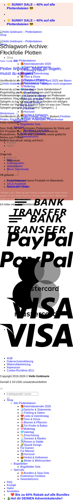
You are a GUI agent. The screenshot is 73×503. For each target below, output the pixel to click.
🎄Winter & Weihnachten (35, 460)
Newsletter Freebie (18, 186)
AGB (10, 358)
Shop (10, 57)
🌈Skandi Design (31, 444)
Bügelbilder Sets (30, 124)
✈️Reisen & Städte (31, 441)
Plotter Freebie (6, 61)
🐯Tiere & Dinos (30, 76)
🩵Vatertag (27, 432)
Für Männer (27, 451)
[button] (11, 157)
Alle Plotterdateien (25, 60)
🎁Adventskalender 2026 (35, 63)
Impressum (13, 367)
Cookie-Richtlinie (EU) (20, 370)
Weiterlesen (9, 113)
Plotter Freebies (16, 180)
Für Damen (27, 448)
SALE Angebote (16, 183)
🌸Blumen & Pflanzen (33, 422)
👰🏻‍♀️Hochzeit (27, 111)
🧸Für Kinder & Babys (33, 425)
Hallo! (10, 145)
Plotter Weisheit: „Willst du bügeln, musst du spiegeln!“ (31, 71)
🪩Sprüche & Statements (35, 409)
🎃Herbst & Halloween (34, 457)
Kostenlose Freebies (32, 476)
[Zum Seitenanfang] (1, 388)
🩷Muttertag (27, 86)
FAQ (9, 160)
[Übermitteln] (8, 397)
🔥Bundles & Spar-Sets (34, 473)
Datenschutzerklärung (20, 361)
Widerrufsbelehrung (19, 364)
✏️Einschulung (29, 435)
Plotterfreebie (55, 119)
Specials (19, 469)
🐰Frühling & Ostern (32, 412)
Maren (67, 80)
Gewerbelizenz (29, 136)
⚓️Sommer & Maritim (33, 438)
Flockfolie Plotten (20, 119)
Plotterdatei (39, 119)
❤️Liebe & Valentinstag (34, 416)
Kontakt (11, 142)
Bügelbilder (21, 121)
